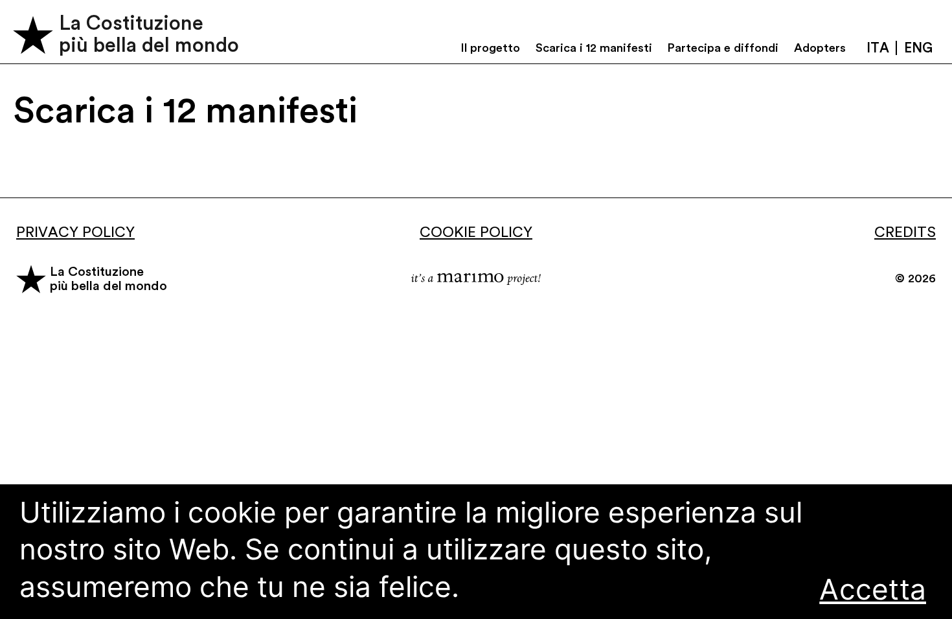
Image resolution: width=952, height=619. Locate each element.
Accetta (872, 589)
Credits (905, 232)
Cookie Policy (476, 232)
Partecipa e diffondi (722, 48)
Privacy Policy (75, 232)
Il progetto (490, 48)
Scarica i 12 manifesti (594, 48)
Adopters (820, 48)
